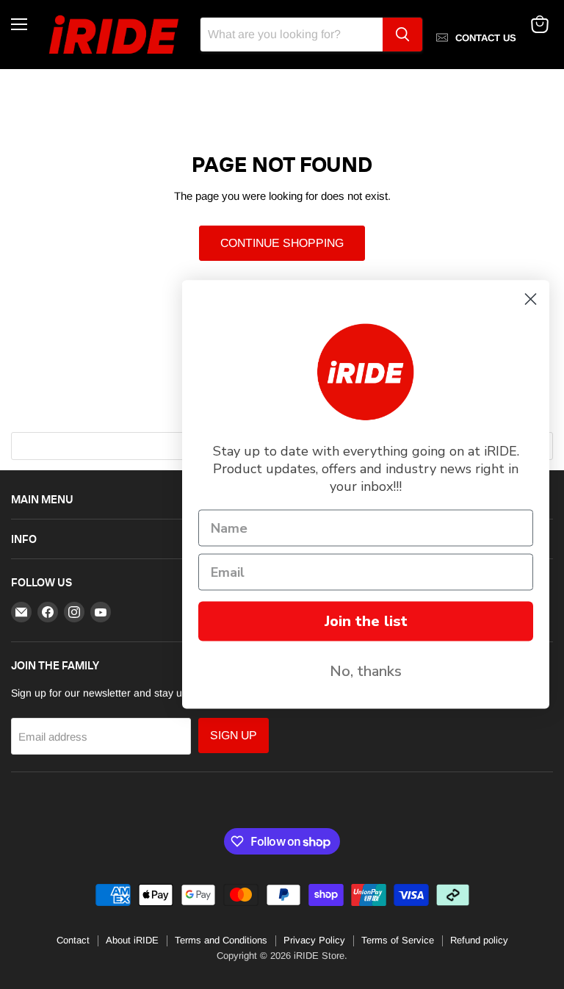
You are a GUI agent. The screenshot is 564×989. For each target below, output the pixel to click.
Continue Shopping (282, 243)
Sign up (233, 735)
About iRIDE (132, 940)
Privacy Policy (314, 940)
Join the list (366, 621)
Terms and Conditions (221, 940)
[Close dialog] (530, 299)
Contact (73, 940)
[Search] (402, 34)
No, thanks (366, 671)
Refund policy (479, 940)
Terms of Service (397, 940)
